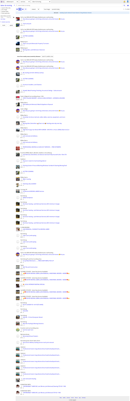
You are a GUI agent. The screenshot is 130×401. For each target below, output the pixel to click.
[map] (25, 9)
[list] (17, 9)
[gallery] (22, 9)
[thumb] (20, 9)
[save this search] (128, 5)
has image (4, 9)
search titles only (6, 8)
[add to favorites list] (21, 19)
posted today (5, 11)
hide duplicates (6, 13)
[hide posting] (24, 20)
